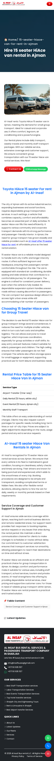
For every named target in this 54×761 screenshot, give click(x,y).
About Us (10, 722)
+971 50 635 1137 (15, 667)
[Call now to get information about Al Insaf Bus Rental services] (48, 746)
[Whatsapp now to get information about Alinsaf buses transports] (48, 738)
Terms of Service (34, 756)
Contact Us (14, 169)
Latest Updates (13, 726)
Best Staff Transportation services (22, 685)
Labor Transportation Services (20, 689)
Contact (10, 738)
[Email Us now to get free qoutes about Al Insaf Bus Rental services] (48, 753)
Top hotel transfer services (18, 697)
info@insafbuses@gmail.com (21, 663)
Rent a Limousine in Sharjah (19, 705)
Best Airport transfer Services (19, 709)
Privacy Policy (18, 756)
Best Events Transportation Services (22, 693)
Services (10, 734)
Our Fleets (11, 730)
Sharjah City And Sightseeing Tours (22, 701)
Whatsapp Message (37, 169)
